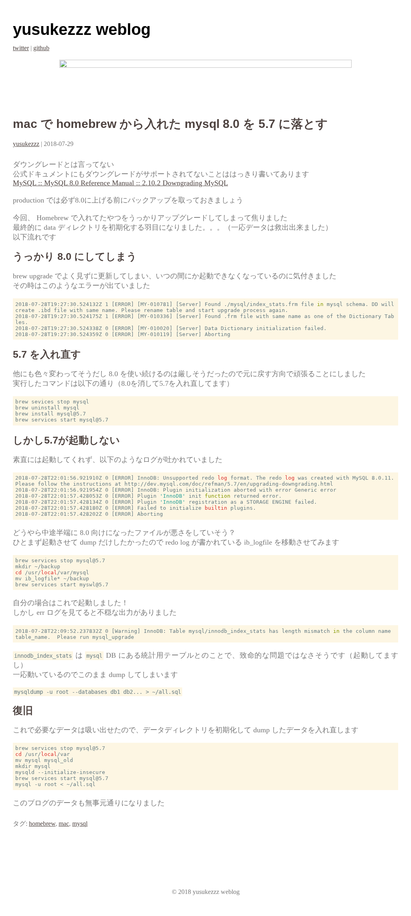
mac (64, 823)
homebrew (42, 823)
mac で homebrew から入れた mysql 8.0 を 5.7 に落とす (170, 123)
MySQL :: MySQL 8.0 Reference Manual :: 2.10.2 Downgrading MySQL (120, 183)
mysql (79, 823)
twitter (21, 48)
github (41, 48)
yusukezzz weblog (82, 29)
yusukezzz (26, 143)
